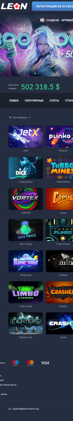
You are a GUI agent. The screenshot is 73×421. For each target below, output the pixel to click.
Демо (15, 126)
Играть (25, 145)
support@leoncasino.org (25, 408)
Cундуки (52, 20)
